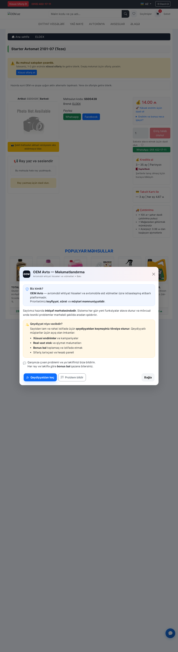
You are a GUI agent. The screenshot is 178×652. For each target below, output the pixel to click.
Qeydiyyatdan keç (42, 377)
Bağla (148, 377)
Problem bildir (73, 377)
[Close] (153, 274)
